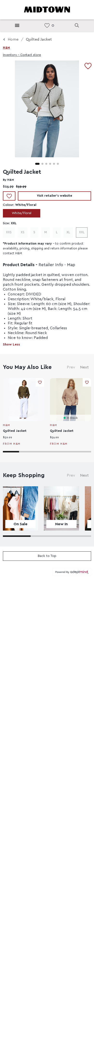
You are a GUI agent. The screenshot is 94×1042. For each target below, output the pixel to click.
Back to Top (47, 556)
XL (68, 232)
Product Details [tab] (18, 265)
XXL (81, 232)
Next (84, 367)
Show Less (11, 344)
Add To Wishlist (9, 196)
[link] (47, 25)
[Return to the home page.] (47, 9)
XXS (9, 232)
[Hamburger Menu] (17, 25)
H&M (6, 47)
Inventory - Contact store (22, 55)
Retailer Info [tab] (51, 265)
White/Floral (21, 213)
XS (22, 232)
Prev (71, 367)
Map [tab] (71, 265)
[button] (37, 164)
